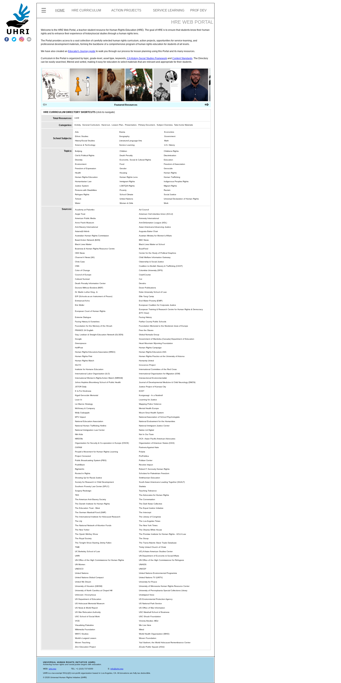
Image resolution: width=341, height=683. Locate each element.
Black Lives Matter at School (152, 244)
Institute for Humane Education (89, 369)
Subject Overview (164, 125)
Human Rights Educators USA (152, 352)
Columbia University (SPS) (151, 270)
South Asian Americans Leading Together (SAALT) (162, 482)
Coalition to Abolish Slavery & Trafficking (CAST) (161, 266)
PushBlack (80, 465)
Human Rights (170, 173)
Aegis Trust (80, 214)
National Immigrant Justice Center (154, 426)
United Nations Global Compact (89, 577)
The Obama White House (150, 530)
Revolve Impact (146, 465)
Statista (142, 486)
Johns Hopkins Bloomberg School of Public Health (98, 382)
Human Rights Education (86, 177)
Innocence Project (147, 365)
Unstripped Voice (146, 595)
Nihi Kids (79, 434)
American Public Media (85, 218)
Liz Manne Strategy (84, 404)
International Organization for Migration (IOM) (159, 374)
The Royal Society (83, 538)
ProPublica (144, 456)
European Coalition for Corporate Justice (157, 305)
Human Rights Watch (84, 361)
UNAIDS (142, 564)
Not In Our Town (146, 434)
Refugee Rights (82, 194)
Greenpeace (80, 343)
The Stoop (144, 538)
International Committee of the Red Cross (158, 369)
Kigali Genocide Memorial (86, 395)
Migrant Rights (170, 186)
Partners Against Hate (149, 447)
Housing (123, 173)
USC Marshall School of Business (154, 612)
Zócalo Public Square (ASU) (151, 647)
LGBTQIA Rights (127, 186)
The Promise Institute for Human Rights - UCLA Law (162, 534)
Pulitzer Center (145, 460)
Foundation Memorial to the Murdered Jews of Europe (163, 326)
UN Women (80, 564)
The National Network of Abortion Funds (93, 525)
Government (169, 136)
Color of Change (82, 270)
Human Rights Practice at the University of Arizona (162, 356)
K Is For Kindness (83, 391)
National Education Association (89, 421)
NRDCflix (79, 439)
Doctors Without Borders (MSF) (89, 288)
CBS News (80, 253)
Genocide (168, 168)
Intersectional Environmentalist (153, 378)
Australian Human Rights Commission (92, 236)
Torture (78, 199)
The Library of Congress (150, 517)
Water (77, 203)
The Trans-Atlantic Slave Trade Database (158, 543)
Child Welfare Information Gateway (154, 257)
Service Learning (168, 10)
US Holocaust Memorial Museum (89, 603)
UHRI (77, 556)
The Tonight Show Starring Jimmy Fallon (93, 543)
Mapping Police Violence (150, 404)
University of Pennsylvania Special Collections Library (163, 590)
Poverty (123, 190)
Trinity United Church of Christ (152, 547)
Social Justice (170, 194)
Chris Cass (80, 262)
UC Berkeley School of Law (87, 551)
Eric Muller (79, 305)
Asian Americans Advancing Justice (155, 227)
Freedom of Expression (85, 168)
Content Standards (182, 58)
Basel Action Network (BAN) (87, 240)
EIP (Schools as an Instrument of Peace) (93, 296)
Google (78, 339)
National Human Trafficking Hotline (90, 426)
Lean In (78, 400)
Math (166, 141)
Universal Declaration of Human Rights (181, 199)
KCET (141, 391)
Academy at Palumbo (85, 210)
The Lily (78, 521)
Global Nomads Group (149, 335)
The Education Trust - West (87, 508)
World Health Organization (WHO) (154, 634)
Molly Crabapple (82, 413)
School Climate (126, 194)
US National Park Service (150, 603)
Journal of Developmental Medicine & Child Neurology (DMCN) (167, 382)
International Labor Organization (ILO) (92, 374)
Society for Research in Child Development (94, 482)
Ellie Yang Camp (146, 296)
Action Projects (126, 10)
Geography (124, 136)
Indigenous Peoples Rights (176, 181)
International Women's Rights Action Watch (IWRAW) (99, 378)
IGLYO (78, 365)
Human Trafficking (172, 177)
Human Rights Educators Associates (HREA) (95, 352)
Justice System (82, 186)
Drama (122, 132)
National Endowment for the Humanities (157, 421)
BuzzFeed (143, 249)
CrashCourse (145, 275)
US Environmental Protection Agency (155, 599)
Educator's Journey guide (81, 51)
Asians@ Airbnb (82, 231)
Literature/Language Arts (130, 141)
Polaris (142, 452)
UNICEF (142, 569)
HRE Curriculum (86, 10)
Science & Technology (85, 145)
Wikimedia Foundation (85, 629)
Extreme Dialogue (83, 317)
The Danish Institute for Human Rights (92, 504)
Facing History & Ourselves (87, 322)
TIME (77, 547)
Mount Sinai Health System (151, 413)
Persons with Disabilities (86, 190)
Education (168, 160)
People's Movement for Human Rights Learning (96, 452)
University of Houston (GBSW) (88, 586)
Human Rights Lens (129, 177)
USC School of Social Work (87, 616)
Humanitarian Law (83, 181)
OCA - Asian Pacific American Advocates (157, 439)
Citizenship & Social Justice (151, 262)
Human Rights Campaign (150, 348)
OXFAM (78, 447)
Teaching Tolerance (148, 491)
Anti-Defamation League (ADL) (153, 223)
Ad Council (144, 210)
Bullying (78, 151)
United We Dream (83, 582)
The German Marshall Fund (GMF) (90, 512)
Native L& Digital (146, 430)
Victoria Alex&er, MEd (148, 621)
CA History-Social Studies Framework (147, 58)
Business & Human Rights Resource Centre (95, 249)
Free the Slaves (146, 330)
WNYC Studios (81, 634)
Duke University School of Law (153, 292)
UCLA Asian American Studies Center (156, 551)
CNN (77, 266)
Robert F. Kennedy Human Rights (154, 469)
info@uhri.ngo (117, 669)
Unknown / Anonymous (85, 595)
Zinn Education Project (85, 647)
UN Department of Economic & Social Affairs (159, 556)
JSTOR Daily (80, 387)
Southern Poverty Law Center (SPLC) (92, 486)
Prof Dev (198, 10)
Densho (142, 283)
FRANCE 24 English (84, 330)
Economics (169, 132)
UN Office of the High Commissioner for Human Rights (99, 560)
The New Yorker (82, 530)
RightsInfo (79, 469)
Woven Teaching (82, 642)
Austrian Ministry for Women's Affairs (155, 236)
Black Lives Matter (83, 244)
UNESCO (79, 569)
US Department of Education (88, 599)
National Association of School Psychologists (159, 417)
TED (77, 495)
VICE (77, 621)
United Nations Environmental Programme (158, 573)
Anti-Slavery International (86, 227)
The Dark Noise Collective (150, 504)
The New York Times (148, 525)
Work (166, 203)
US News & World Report (86, 608)
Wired (141, 629)
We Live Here (145, 625)
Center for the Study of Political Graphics (157, 253)
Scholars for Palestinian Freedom (154, 473)
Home (60, 10)
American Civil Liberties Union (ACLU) (156, 214)
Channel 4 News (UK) (85, 257)
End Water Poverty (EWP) (150, 301)
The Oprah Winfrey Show (86, 534)
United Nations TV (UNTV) (151, 577)
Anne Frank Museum (84, 223)
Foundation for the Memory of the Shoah (93, 326)
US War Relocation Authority (88, 612)
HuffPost (79, 348)
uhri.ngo (52, 669)
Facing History (145, 317)
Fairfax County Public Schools (152, 322)
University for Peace (148, 582)
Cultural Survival (82, 279)
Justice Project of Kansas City (152, 387)
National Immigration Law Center (90, 430)
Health (78, 173)
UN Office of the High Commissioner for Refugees (161, 560)
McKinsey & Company (85, 408)
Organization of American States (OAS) (156, 443)
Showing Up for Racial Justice (88, 478)
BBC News (144, 240)
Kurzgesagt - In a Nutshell (151, 395)
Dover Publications (147, 288)
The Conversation (147, 499)
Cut (140, 279)
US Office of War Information (152, 608)
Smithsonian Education (149, 478)
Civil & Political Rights (84, 155)
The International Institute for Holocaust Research (97, 517)
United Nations (126, 199)
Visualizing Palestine (84, 625)
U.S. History (169, 145)
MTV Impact (80, 417)
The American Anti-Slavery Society (90, 499)
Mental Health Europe (149, 408)
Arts (77, 132)
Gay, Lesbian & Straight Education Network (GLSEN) (99, 335)
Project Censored (83, 456)
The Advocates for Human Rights (154, 495)
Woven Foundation (147, 638)
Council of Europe (83, 275)
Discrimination (170, 155)
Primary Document (146, 125)
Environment (80, 164)
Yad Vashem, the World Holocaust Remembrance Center (164, 642)
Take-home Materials (183, 125)
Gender (123, 168)
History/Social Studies (85, 141)
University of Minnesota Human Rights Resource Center (164, 586)
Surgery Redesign (83, 491)
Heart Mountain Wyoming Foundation (156, 343)
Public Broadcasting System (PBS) (90, 460)
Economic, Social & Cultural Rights (135, 160)
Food (122, 164)
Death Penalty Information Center (90, 283)
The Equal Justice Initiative (151, 508)
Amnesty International (149, 218)
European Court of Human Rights (90, 311)
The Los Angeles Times (149, 521)
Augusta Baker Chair (148, 231)
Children (123, 151)
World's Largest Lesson (85, 638)
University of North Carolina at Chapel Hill (93, 590)
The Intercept (145, 512)
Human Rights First (83, 356)
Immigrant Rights (127, 181)
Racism (167, 190)
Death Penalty (126, 155)
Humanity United (146, 361)
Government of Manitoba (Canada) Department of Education (166, 339)
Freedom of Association (174, 164)
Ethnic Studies (81, 136)
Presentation (131, 125)
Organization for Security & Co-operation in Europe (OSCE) (102, 443)
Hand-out (105, 125)
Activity (77, 125)
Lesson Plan (117, 125)
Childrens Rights (171, 151)
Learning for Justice (148, 400)
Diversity (78, 160)
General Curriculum (91, 125)
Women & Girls (126, 203)
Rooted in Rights (82, 473)
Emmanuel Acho (82, 301)
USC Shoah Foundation (150, 616)
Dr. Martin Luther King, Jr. (86, 292)
